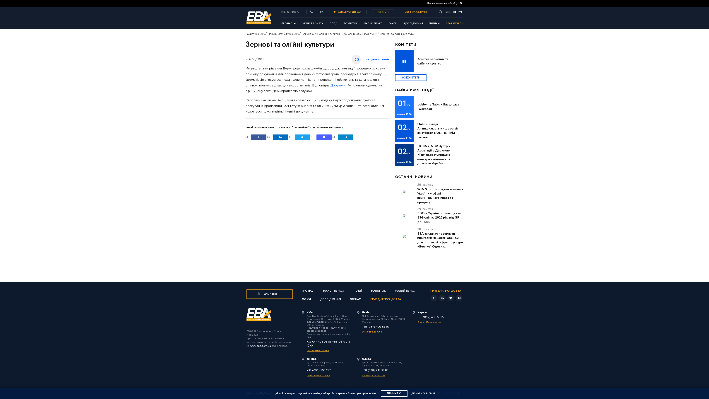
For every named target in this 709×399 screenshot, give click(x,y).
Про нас (286, 23)
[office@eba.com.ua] (321, 12)
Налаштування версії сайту (442, 3)
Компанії (383, 12)
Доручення (338, 85)
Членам (434, 23)
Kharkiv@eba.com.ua (429, 322)
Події (333, 23)
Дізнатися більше (423, 393)
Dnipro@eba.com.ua (318, 375)
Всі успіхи (308, 34)
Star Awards (454, 23)
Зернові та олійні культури (397, 34)
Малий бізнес (373, 23)
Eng (448, 12)
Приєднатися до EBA (385, 299)
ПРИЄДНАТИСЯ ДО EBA (347, 12)
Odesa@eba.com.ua (373, 375)
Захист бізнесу (312, 23)
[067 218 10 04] (311, 12)
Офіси (393, 23)
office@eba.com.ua (318, 350)
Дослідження (413, 23)
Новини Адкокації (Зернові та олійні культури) (347, 34)
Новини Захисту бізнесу (283, 34)
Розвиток (350, 23)
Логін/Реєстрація (416, 12)
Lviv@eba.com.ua (372, 332)
